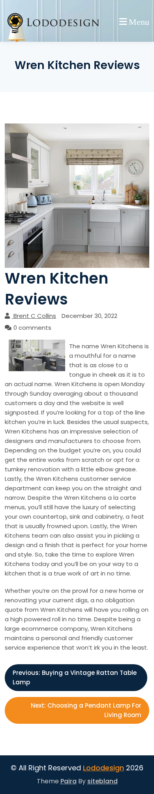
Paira (68, 781)
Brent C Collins (34, 316)
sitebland (102, 781)
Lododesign (103, 768)
